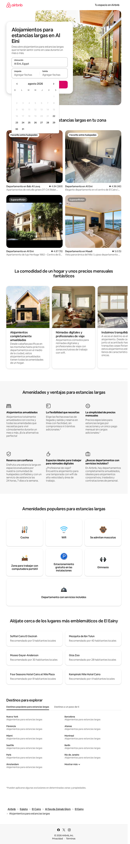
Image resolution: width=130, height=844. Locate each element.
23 (17, 122)
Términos (70, 838)
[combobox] (39, 64)
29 (54, 122)
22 (54, 116)
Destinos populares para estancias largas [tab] (27, 706)
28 (47, 122)
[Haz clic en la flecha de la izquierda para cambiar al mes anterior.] (17, 84)
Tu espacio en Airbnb (107, 5)
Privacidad (57, 838)
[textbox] (25, 75)
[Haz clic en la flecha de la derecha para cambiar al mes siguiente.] (54, 84)
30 (16, 129)
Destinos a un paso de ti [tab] (66, 706)
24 (23, 122)
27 (41, 122)
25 (29, 122)
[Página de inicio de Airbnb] (14, 5)
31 (23, 129)
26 (35, 122)
